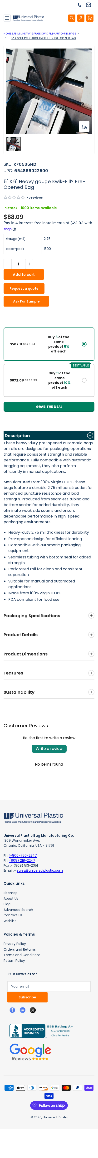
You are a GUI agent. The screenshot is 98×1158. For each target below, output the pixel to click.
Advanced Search (18, 909)
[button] (14, 197)
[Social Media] (39, 1030)
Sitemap (11, 892)
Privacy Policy (15, 943)
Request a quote (24, 288)
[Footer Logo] (33, 817)
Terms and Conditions (22, 955)
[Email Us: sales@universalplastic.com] (90, 4)
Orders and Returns (20, 949)
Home (7, 33)
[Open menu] (7, 18)
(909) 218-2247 (22, 860)
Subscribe (27, 997)
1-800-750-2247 (23, 855)
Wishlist (10, 921)
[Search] (71, 18)
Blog (7, 904)
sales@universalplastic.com (40, 870)
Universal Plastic (55, 1117)
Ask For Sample (26, 301)
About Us (11, 898)
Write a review (49, 748)
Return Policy (14, 960)
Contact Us (13, 915)
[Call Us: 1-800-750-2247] (81, 4)
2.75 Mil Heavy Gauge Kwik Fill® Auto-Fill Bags (44, 33)
